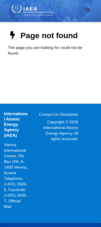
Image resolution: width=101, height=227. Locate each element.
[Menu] (87, 10)
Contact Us (49, 114)
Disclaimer (69, 114)
